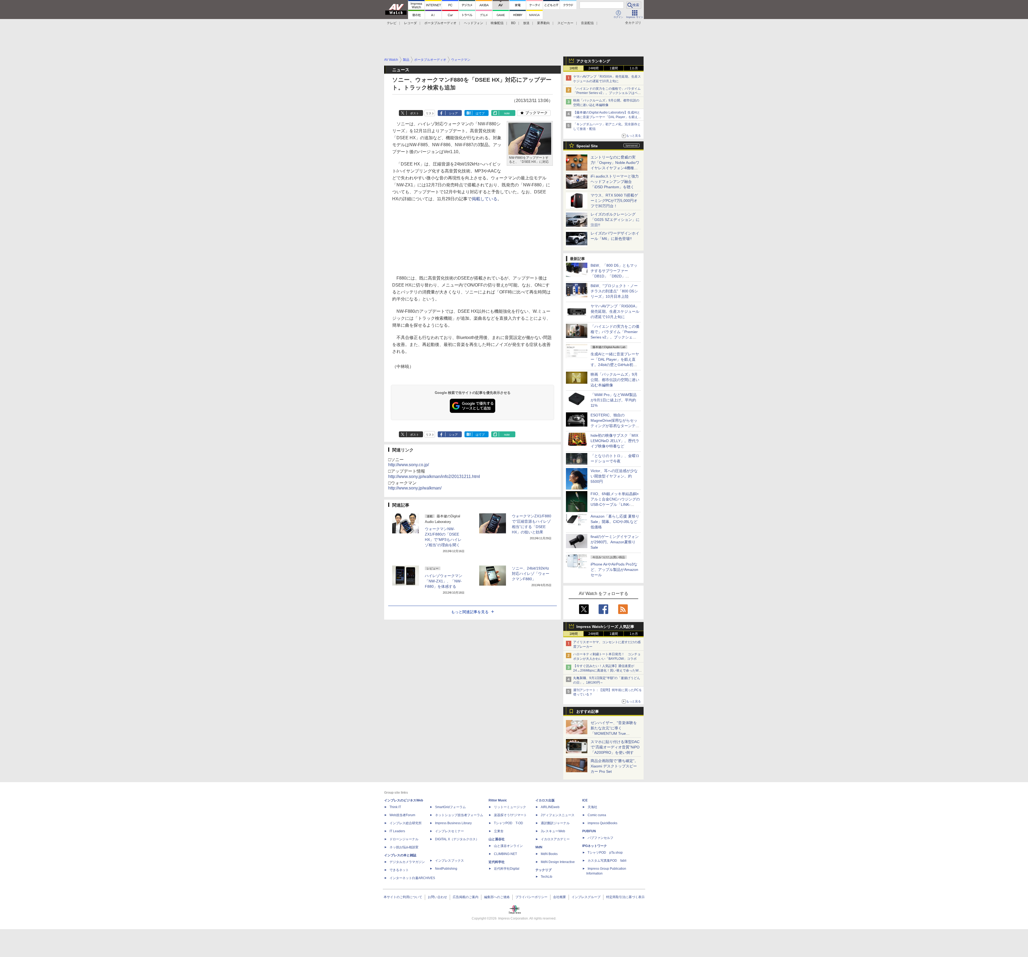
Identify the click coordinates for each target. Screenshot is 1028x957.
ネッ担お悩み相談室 (404, 847)
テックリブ (543, 870)
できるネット (399, 870)
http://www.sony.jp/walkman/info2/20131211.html (434, 476)
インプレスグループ (586, 897)
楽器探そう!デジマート (510, 815)
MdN (538, 847)
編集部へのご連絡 (497, 897)
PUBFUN (589, 831)
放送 (526, 23)
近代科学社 (497, 862)
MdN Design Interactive (558, 862)
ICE (585, 800)
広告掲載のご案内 (465, 897)
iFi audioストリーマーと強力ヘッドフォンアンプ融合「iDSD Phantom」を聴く (615, 181)
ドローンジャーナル (404, 839)
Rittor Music (498, 800)
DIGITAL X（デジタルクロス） (457, 839)
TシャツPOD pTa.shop (605, 852)
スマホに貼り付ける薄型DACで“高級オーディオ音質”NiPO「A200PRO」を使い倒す (615, 747)
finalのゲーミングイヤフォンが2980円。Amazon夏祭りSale (615, 541)
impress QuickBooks (602, 823)
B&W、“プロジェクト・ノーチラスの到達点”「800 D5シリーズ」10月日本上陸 (614, 291)
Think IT (395, 807)
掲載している (484, 199)
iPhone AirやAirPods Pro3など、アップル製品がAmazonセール (614, 569)
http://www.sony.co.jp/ (408, 464)
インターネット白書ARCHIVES (412, 878)
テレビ (391, 23)
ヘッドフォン (473, 23)
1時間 (573, 68)
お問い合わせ (437, 897)
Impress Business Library (453, 823)
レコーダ (410, 23)
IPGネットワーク (594, 846)
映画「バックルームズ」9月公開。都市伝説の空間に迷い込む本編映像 (615, 379)
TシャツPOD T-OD (508, 823)
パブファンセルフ (600, 838)
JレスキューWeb (553, 831)
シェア (453, 113)
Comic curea (597, 815)
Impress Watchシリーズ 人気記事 (605, 626)
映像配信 (497, 23)
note (507, 113)
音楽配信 (587, 23)
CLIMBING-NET (505, 854)
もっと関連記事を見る (470, 612)
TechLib (546, 877)
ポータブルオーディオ (440, 23)
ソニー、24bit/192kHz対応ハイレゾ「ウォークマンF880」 (530, 573)
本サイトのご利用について (403, 897)
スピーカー (565, 23)
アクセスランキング (593, 61)
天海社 (592, 807)
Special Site (587, 146)
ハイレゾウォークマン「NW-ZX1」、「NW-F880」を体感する (443, 581)
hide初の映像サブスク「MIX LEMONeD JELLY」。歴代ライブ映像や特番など (615, 440)
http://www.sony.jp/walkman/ (414, 488)
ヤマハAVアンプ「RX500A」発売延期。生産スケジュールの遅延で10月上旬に (615, 311)
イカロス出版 (545, 800)
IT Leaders (397, 831)
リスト (430, 113)
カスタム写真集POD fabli (607, 860)
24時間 (593, 68)
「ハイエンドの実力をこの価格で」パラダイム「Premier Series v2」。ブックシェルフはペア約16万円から (607, 93)
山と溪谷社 (497, 839)
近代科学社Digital (506, 869)
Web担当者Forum (402, 815)
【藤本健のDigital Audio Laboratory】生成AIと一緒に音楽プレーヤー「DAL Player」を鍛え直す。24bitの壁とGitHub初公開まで (607, 117)
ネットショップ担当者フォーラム (459, 815)
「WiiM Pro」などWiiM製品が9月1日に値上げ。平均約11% (614, 400)
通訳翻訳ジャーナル (555, 823)
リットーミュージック (510, 807)
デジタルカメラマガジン (407, 862)
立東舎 (499, 831)
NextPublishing (446, 869)
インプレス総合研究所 (406, 823)
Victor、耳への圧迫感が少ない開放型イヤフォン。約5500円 (614, 476)
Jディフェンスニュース (558, 815)
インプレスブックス (449, 860)
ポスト (414, 113)
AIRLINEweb (550, 807)
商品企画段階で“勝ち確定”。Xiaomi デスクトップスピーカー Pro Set (614, 766)
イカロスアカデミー (555, 839)
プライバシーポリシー (531, 897)
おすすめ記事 (587, 711)
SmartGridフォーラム (450, 807)
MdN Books (549, 854)
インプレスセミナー (449, 831)
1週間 (614, 68)
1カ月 (634, 68)
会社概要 (559, 897)
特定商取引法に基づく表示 (625, 897)
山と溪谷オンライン (508, 846)
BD (513, 23)
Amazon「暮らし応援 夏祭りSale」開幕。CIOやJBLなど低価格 (615, 521)
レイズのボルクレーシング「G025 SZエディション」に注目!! (615, 219)
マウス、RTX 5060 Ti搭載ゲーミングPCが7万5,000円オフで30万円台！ (614, 200)
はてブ (480, 113)
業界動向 (543, 23)
